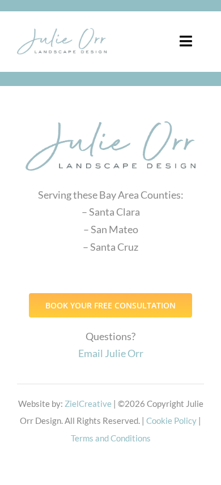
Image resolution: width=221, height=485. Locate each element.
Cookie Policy (171, 420)
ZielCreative (88, 403)
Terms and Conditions (111, 438)
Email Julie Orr (110, 353)
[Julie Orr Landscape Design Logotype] (111, 116)
